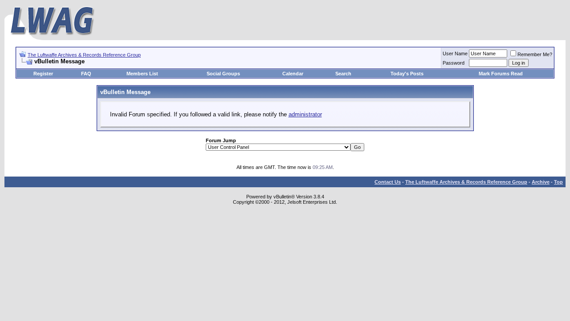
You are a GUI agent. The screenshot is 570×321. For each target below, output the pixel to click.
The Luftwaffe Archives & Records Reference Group (84, 55)
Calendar (292, 73)
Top (558, 182)
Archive (541, 182)
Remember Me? (534, 54)
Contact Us (388, 182)
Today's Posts (407, 73)
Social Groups (223, 73)
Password (453, 63)
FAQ (86, 73)
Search (343, 73)
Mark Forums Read (501, 73)
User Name (455, 53)
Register (43, 73)
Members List (142, 73)
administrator (305, 114)
